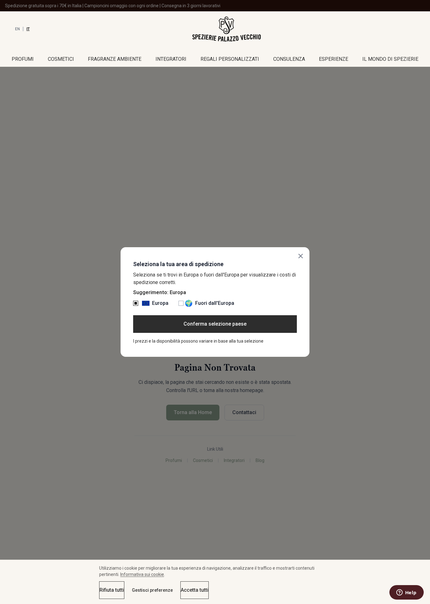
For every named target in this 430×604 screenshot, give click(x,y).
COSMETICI (61, 59)
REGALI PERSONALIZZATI (230, 59)
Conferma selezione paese (215, 324)
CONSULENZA (289, 59)
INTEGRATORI (171, 59)
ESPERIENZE (333, 59)
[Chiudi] (300, 256)
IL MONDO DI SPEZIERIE (390, 59)
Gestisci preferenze (152, 590)
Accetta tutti (194, 590)
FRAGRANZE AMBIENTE (114, 59)
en (17, 29)
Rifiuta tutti (111, 590)
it (28, 29)
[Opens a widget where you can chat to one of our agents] (406, 593)
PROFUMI (23, 59)
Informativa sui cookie (142, 574)
